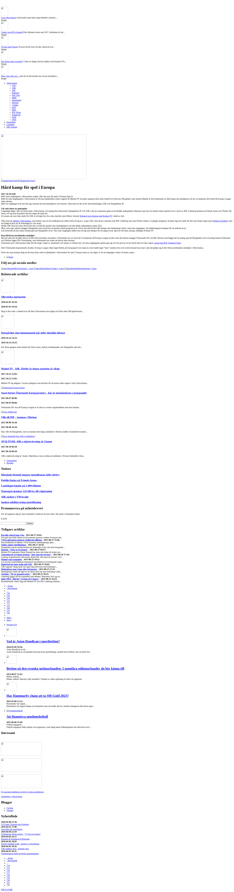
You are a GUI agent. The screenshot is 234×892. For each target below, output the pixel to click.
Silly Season (11, 127)
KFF (14, 107)
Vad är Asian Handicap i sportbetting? (33, 641)
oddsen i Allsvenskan (22, 221)
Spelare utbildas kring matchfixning (21, 502)
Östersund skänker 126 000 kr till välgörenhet (26, 491)
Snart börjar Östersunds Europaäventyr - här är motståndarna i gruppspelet (44, 392)
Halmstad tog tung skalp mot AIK (16, 564)
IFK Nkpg (16, 112)
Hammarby (17, 100)
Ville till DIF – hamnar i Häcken (19, 417)
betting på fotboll (220, 221)
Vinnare (9, 810)
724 (8, 608)
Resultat (9, 463)
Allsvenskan (11, 83)
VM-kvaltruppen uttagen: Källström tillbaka (21, 540)
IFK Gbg (16, 95)
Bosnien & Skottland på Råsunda (15, 839)
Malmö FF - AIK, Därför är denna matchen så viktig (30, 368)
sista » (9, 620)
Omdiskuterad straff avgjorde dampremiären (20, 853)
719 (8, 596)
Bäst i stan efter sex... (10, 76)
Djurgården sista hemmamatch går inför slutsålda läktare (33, 332)
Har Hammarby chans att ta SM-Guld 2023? (37, 695)
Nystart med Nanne (9, 47)
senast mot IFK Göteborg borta (167, 243)
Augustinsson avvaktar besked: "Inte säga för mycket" (26, 554)
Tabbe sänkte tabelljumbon (13, 545)
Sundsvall (16, 115)
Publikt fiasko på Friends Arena (19, 480)
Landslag (10, 124)
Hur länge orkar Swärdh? (12, 61)
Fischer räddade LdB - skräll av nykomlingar (20, 844)
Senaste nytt (11, 625)
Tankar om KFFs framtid (11, 32)
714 (8, 865)
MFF (14, 110)
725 (8, 610)
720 (8, 598)
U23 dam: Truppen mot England (15, 824)
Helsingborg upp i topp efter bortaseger (19, 569)
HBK (14, 98)
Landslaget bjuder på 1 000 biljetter (21, 485)
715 (8, 868)
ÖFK (14, 120)
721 (8, 600)
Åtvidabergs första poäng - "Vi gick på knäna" (21, 834)
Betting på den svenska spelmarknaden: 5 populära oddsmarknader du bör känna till (65, 668)
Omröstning (11, 460)
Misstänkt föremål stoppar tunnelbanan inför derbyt (30, 474)
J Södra (15, 105)
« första (9, 586)
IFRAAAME (7, 889)
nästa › (9, 617)
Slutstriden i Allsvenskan (11, 796)
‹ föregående (11, 588)
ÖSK (14, 117)
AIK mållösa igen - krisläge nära (15, 849)
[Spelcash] (21, 755)
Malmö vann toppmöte (11, 559)
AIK (14, 88)
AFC (14, 85)
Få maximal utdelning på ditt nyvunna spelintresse (22, 792)
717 (8, 873)
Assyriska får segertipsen (11, 829)
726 (8, 613)
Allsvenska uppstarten (13, 296)
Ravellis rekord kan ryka (12, 535)
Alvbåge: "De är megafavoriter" (16, 574)
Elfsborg (15, 93)
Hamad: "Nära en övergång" (14, 550)
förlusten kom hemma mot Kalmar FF (96, 216)
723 (8, 605)
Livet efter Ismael (8, 18)
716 (8, 870)
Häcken (15, 102)
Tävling (9, 808)
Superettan (11, 122)
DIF (13, 90)
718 (8, 593)
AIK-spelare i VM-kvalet (14, 496)
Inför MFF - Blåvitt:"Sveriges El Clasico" (20, 579)
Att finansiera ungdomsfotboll (27, 716)
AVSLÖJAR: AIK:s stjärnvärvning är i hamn (26, 441)
